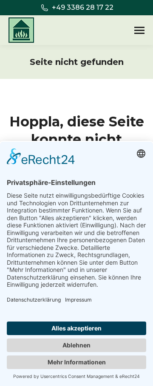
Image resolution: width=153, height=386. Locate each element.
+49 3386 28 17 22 (82, 7)
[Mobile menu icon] (139, 30)
